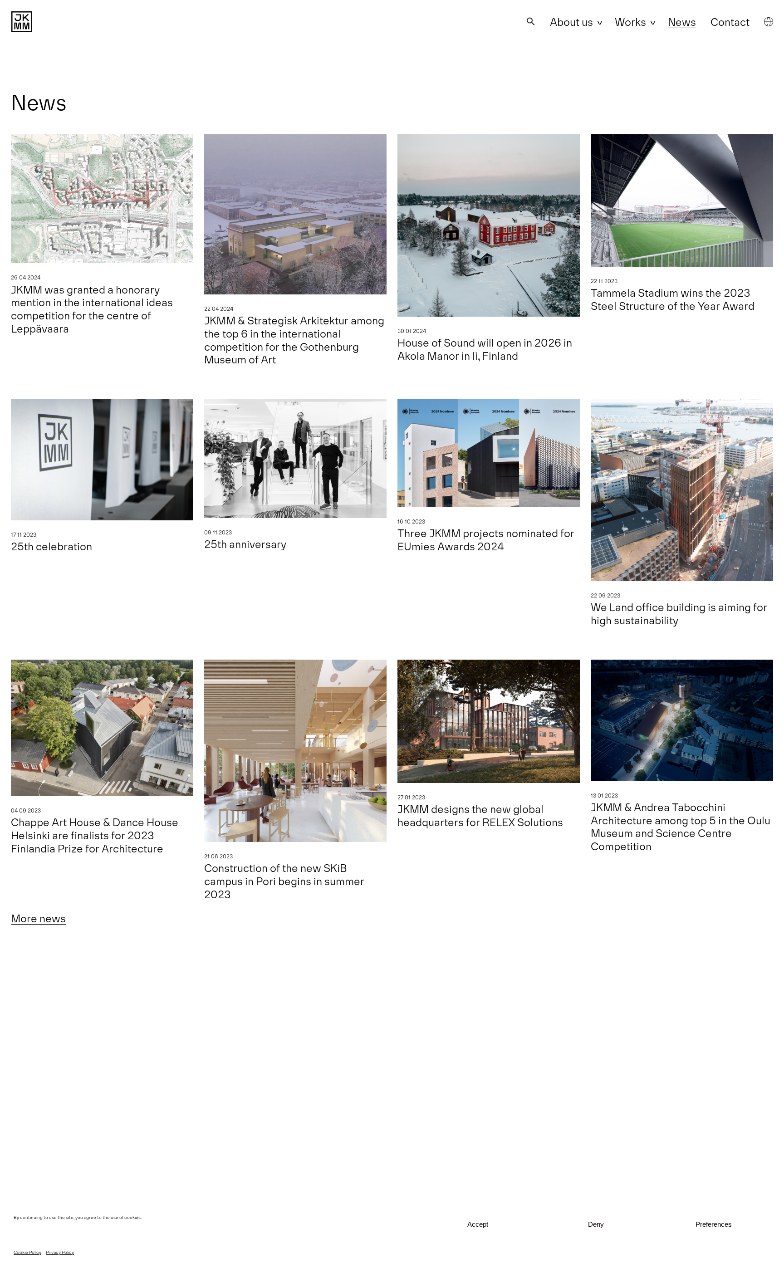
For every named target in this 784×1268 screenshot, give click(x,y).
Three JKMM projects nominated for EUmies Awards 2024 (485, 539)
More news (38, 918)
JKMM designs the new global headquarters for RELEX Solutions (480, 815)
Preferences (714, 1224)
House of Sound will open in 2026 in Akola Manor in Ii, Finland (484, 349)
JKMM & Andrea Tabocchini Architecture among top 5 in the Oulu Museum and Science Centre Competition (680, 826)
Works (630, 21)
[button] (530, 21)
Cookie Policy (27, 1252)
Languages (768, 21)
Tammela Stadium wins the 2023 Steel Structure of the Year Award (673, 299)
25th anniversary (245, 543)
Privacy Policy (60, 1252)
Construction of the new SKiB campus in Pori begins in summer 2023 (284, 881)
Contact (730, 21)
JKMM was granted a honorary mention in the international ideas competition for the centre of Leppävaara (92, 309)
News (682, 21)
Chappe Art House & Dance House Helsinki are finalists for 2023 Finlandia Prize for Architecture (94, 835)
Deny (596, 1224)
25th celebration (51, 546)
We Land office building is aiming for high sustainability (679, 613)
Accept (477, 1224)
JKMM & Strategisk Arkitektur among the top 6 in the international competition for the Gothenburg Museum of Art (294, 339)
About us (571, 21)
